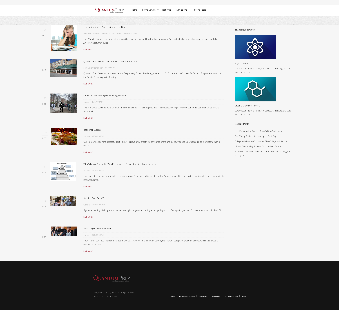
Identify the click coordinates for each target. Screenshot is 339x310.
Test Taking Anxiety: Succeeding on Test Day (104, 27)
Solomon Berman (130, 33)
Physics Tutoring (242, 63)
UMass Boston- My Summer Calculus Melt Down (258, 146)
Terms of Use (112, 296)
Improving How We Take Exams (98, 228)
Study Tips (104, 34)
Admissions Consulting (91, 34)
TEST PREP (203, 296)
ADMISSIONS (215, 296)
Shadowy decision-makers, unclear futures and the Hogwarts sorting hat (263, 153)
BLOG (244, 296)
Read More (88, 49)
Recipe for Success (92, 129)
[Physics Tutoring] (255, 46)
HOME (173, 296)
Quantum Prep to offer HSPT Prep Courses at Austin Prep (110, 61)
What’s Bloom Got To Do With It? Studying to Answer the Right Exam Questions (120, 164)
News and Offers (89, 68)
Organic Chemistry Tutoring (247, 105)
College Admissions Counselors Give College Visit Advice (261, 141)
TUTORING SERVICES (187, 296)
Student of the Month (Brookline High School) (104, 95)
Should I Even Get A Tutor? (95, 198)
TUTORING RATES (231, 296)
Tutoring (118, 34)
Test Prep (111, 34)
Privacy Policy (97, 296)
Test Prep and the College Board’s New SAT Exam (258, 131)
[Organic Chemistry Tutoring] (255, 89)
